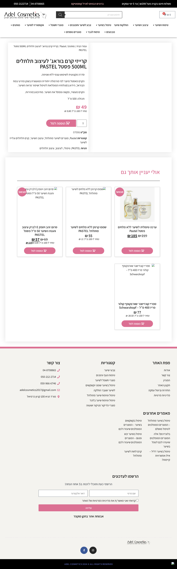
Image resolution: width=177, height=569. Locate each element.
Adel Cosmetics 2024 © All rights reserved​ (88, 564)
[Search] (60, 14)
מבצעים (110, 32)
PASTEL (76, 148)
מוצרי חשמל (56, 25)
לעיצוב (59, 148)
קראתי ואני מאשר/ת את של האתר (109, 500)
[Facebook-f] (84, 550)
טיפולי (67, 148)
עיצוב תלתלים (47, 148)
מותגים (16, 25)
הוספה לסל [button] (135, 251)
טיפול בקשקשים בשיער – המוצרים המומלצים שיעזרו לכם (130, 425)
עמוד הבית (82, 46)
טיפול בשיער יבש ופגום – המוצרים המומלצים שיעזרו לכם (130, 438)
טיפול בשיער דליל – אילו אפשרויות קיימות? (160, 456)
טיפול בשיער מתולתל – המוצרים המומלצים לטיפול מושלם (159, 425)
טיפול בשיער (104, 25)
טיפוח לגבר (94, 32)
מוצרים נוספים (73, 32)
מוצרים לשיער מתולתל (57, 138)
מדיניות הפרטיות (101, 500)
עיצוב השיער (141, 25)
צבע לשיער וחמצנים (80, 25)
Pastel (63, 46)
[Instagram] (93, 550)
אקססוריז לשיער (35, 25)
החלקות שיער (121, 25)
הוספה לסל (57, 123)
